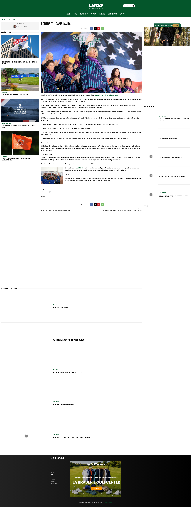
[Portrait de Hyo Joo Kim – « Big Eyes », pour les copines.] (26, 436)
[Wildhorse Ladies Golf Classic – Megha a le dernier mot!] (151, 175)
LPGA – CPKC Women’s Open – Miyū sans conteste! (170, 157)
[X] (95, 28)
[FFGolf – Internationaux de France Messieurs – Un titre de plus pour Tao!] (151, 118)
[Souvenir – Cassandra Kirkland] (26, 403)
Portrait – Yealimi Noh (60, 307)
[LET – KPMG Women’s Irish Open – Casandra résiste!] (20, 79)
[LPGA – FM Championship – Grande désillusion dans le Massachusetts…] (20, 142)
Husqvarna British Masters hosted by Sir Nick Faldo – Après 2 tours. (19, 126)
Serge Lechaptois (23, 26)
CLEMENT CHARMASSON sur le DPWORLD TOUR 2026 (69, 340)
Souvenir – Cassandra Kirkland (63, 405)
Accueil (4, 19)
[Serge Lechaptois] (15, 26)
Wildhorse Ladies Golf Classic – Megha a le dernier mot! (172, 176)
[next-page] (147, 206)
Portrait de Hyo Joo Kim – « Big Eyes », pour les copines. (71, 437)
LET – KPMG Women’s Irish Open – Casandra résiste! (16, 95)
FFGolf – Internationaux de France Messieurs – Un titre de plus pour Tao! (174, 119)
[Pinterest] (98, 28)
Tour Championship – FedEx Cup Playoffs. (168, 138)
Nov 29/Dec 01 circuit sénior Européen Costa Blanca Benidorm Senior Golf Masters (122, 210)
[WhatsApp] (102, 28)
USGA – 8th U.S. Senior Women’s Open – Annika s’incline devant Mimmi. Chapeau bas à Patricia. (173, 195)
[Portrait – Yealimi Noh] (26, 306)
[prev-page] (145, 206)
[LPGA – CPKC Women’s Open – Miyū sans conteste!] (151, 156)
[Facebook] (91, 28)
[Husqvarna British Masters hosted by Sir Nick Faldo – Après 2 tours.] (20, 110)
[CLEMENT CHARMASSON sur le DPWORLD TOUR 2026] (26, 338)
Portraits (14, 19)
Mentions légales (107, 502)
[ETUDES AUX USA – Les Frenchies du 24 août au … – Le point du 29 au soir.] (20, 46)
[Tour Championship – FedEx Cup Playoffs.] (151, 137)
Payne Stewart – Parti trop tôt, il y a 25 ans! (68, 372)
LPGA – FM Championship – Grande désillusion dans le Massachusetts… (16, 159)
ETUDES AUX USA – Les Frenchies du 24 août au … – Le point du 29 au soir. (19, 62)
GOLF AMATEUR (162, 116)
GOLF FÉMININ (5, 92)
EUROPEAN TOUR (6, 123)
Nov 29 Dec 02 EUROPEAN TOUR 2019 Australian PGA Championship (56, 210)
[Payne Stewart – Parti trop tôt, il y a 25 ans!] (26, 371)
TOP (9, 19)
